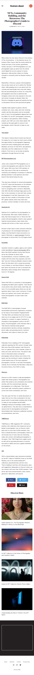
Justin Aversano (19, 235)
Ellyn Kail (13, 26)
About (5, 661)
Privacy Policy (26, 661)
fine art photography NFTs (22, 250)
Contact (19, 661)
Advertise (12, 661)
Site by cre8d (17, 669)
